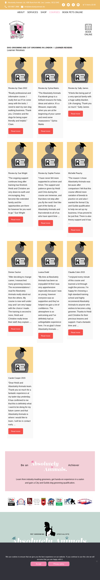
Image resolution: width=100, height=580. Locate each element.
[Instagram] (78, 5)
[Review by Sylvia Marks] (50, 70)
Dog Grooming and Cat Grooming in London (29, 48)
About (21, 12)
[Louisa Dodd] (50, 254)
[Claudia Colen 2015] (80, 254)
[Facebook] (63, 5)
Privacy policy (59, 564)
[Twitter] (68, 5)
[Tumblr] (73, 5)
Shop (44, 12)
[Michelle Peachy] (80, 155)
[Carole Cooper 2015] (20, 360)
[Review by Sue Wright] (20, 155)
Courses (54, 12)
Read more (15, 131)
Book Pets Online (72, 12)
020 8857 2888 (13, 7)
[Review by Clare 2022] (20, 70)
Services (32, 12)
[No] (96, 561)
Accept (38, 564)
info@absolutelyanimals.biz (34, 7)
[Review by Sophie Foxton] (50, 155)
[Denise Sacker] (20, 254)
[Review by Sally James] (80, 70)
